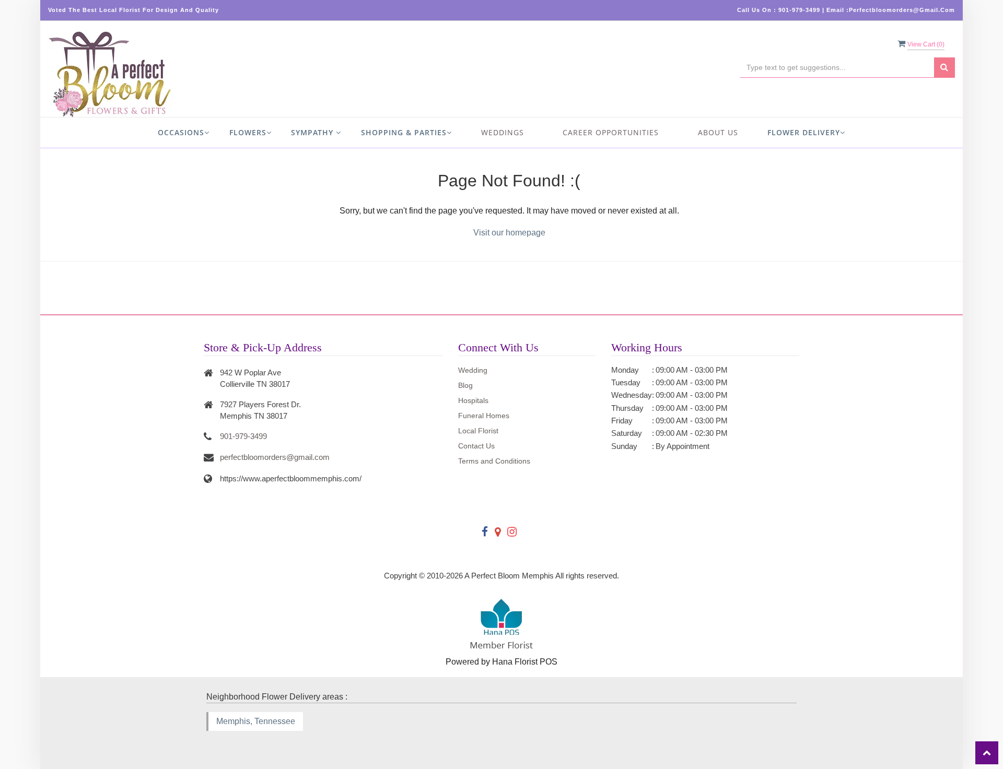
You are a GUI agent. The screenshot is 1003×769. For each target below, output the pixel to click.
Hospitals (473, 400)
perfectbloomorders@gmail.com (275, 457)
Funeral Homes (483, 415)
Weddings (502, 132)
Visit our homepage (509, 232)
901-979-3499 (243, 436)
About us (718, 132)
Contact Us (476, 446)
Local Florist (478, 431)
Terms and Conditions (494, 461)
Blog (465, 385)
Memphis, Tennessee (255, 721)
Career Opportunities (611, 132)
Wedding (472, 370)
